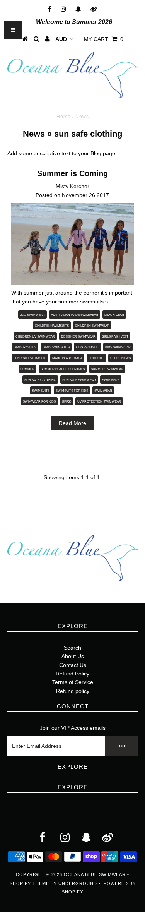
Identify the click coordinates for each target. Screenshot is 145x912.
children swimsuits (52, 325)
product (96, 358)
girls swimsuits (56, 347)
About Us (72, 656)
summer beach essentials (63, 369)
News (34, 134)
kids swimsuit (87, 347)
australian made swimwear (74, 315)
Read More (72, 423)
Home (63, 116)
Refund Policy (72, 673)
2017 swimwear (32, 315)
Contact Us (72, 665)
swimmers (110, 380)
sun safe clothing (40, 380)
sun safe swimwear (79, 380)
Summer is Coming (72, 173)
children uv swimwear (35, 336)
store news (120, 358)
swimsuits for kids (72, 391)
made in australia (67, 358)
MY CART (103, 39)
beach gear (114, 315)
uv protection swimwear (99, 401)
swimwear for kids (39, 401)
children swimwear (92, 325)
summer (27, 369)
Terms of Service (72, 682)
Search (72, 648)
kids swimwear (118, 347)
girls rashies (25, 347)
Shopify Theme (29, 883)
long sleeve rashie (30, 358)
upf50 (66, 401)
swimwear (103, 391)
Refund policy (72, 691)
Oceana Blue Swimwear (95, 874)
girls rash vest (115, 336)
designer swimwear (78, 336)
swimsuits (40, 391)
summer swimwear (107, 369)
